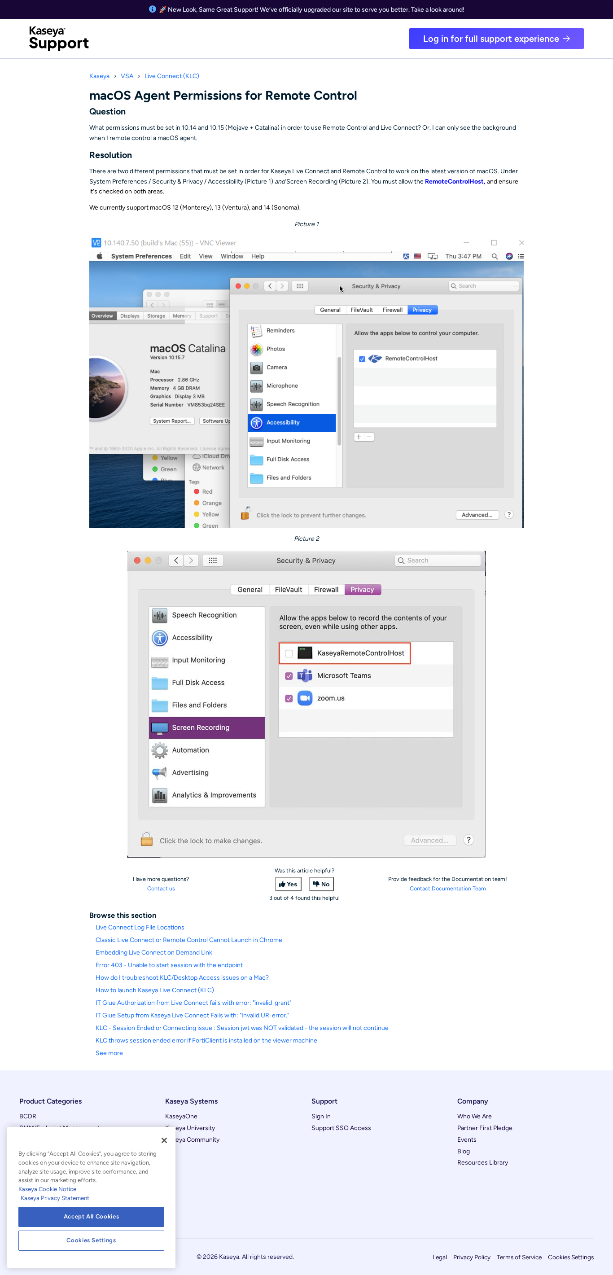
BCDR (27, 1116)
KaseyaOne (181, 1116)
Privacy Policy (471, 1257)
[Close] (164, 1140)
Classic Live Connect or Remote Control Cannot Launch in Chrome (189, 940)
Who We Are (474, 1116)
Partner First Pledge (484, 1128)
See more (109, 1053)
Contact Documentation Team (448, 888)
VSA (127, 76)
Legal (440, 1257)
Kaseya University (190, 1128)
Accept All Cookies (91, 1216)
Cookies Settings (571, 1257)
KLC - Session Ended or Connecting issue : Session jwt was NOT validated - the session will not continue (242, 1028)
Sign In (321, 1116)
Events (467, 1140)
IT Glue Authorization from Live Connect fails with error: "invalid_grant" (193, 1003)
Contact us (161, 888)
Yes (292, 884)
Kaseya (99, 76)
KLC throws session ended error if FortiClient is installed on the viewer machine (206, 1040)
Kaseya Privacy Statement (55, 1198)
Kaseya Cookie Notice (47, 1189)
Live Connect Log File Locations (140, 927)
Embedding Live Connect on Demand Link (154, 952)
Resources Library (482, 1162)
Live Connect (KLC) (171, 76)
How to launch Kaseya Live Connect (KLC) (155, 990)
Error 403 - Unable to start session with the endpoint (169, 965)
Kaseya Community (192, 1140)
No (325, 884)
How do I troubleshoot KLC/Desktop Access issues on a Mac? (182, 977)
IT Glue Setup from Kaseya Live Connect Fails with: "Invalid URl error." (192, 1015)
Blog (463, 1151)
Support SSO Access (341, 1128)
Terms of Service (519, 1257)
